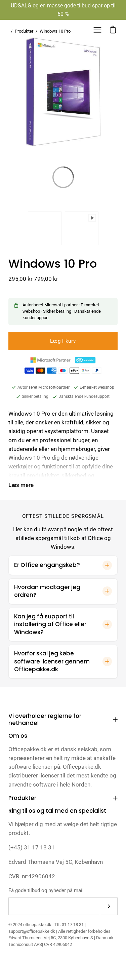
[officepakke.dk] (28, 30)
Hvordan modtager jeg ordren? (47, 591)
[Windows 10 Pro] (44, 228)
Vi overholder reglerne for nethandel (44, 719)
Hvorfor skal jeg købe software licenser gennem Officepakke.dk (52, 661)
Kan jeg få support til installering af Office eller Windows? (50, 624)
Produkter (22, 798)
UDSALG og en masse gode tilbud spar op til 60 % (63, 9)
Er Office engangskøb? (47, 565)
